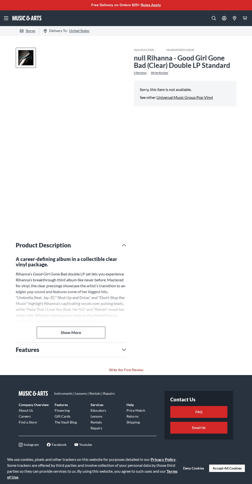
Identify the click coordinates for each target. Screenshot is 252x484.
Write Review (159, 73)
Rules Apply (151, 5)
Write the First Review (126, 370)
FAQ (198, 412)
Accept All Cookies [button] (227, 468)
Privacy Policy (163, 459)
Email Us (198, 427)
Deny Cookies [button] (193, 468)
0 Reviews (140, 73)
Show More (71, 332)
